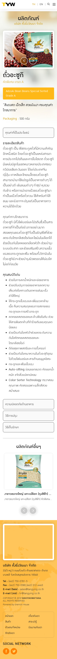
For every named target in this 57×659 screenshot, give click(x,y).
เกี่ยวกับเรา (33, 616)
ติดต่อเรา (9, 633)
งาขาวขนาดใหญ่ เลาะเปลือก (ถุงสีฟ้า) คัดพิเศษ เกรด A (28, 494)
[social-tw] (14, 651)
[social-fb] (6, 651)
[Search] (48, 4)
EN (41, 4)
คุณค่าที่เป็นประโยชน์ (17, 132)
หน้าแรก (9, 616)
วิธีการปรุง (11, 415)
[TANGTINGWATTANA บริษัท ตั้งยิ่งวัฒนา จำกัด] (13, 6)
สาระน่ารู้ (32, 622)
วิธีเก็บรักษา (12, 427)
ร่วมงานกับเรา (35, 627)
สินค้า (8, 622)
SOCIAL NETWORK (17, 644)
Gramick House (22, 604)
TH (33, 4)
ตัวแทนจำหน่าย (12, 627)
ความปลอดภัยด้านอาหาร (19, 404)
